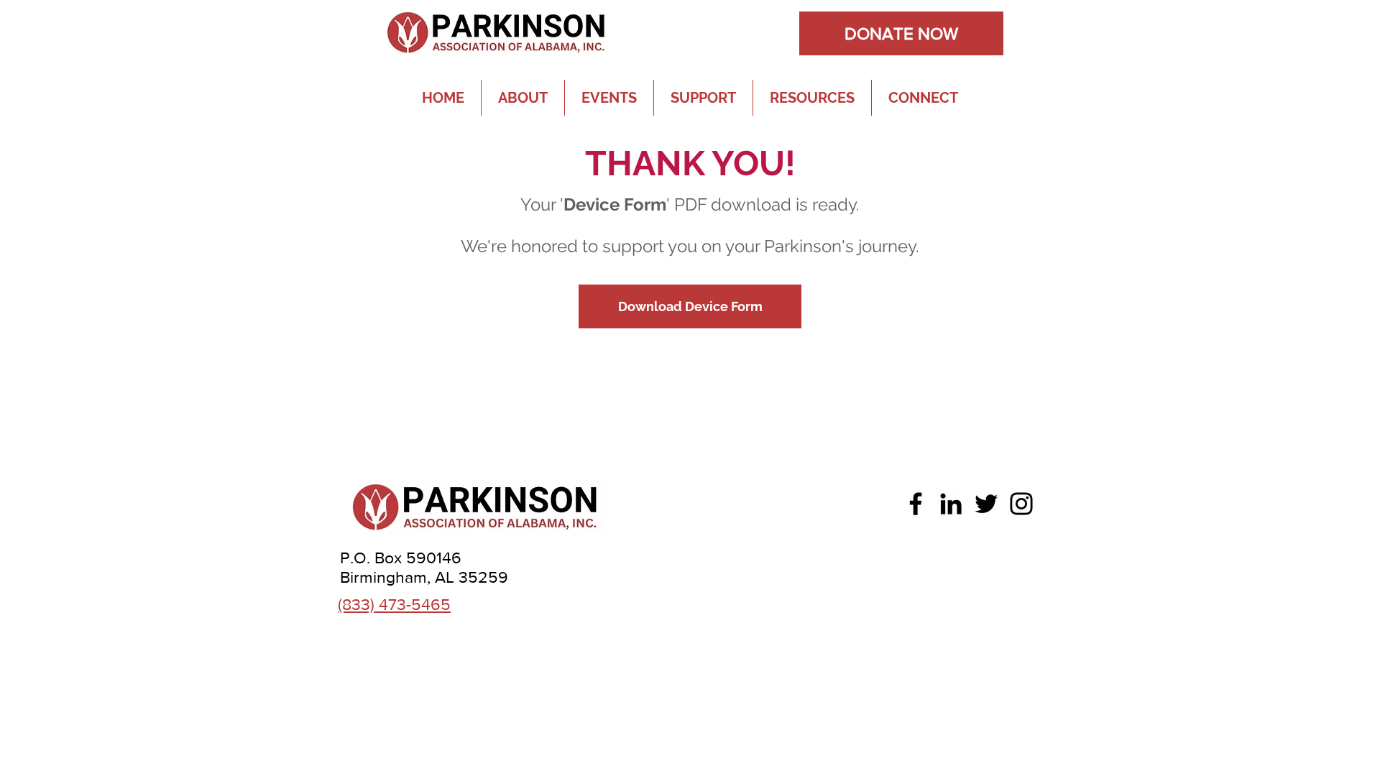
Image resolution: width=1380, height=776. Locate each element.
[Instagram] (1021, 504)
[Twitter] (986, 504)
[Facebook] (916, 504)
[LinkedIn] (951, 504)
